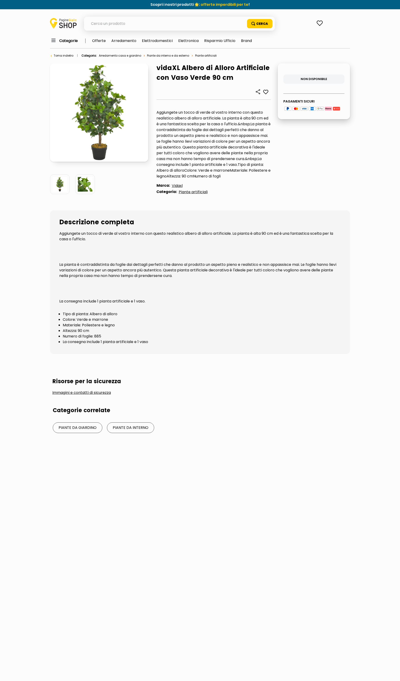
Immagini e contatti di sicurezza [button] (81, 393)
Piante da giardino (78, 427)
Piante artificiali (206, 56)
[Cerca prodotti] (259, 23)
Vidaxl (177, 185)
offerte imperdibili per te (224, 4)
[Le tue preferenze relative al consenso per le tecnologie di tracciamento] (392, 672)
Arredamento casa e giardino (120, 56)
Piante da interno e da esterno (168, 56)
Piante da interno (130, 427)
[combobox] (179, 24)
